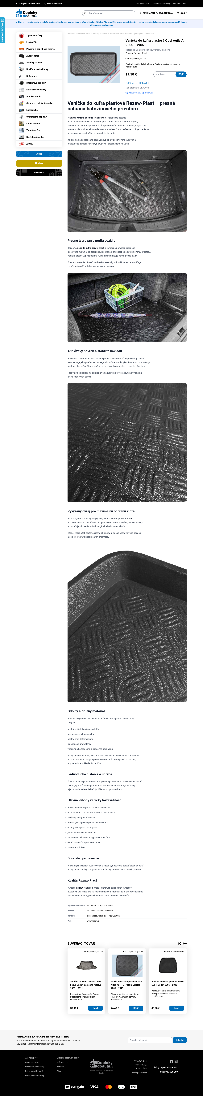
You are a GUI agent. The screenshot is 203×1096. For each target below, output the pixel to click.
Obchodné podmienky (161, 3)
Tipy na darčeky (34, 35)
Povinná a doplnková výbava (40, 49)
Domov (71, 33)
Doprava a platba (32, 1062)
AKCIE (29, 144)
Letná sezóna (33, 123)
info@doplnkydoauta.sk (166, 1067)
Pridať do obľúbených (138, 83)
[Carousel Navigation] (127, 943)
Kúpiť (181, 74)
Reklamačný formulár (34, 1071)
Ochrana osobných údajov (68, 1058)
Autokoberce (32, 55)
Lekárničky (31, 42)
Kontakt (176, 3)
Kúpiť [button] (95, 1008)
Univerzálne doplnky (36, 116)
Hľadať (131, 13)
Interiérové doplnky (36, 83)
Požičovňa (39, 172)
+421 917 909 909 (169, 1072)
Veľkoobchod (62, 1062)
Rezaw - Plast (140, 53)
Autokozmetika (34, 96)
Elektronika (32, 110)
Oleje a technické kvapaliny (40, 103)
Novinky (39, 163)
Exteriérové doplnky (36, 89)
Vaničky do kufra (34, 62)
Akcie (39, 154)
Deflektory (31, 76)
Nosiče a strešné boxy (37, 69)
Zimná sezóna (33, 130)
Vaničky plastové (100, 33)
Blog (185, 3)
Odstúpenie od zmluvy (34, 1075)
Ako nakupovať (142, 3)
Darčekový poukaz (35, 137)
